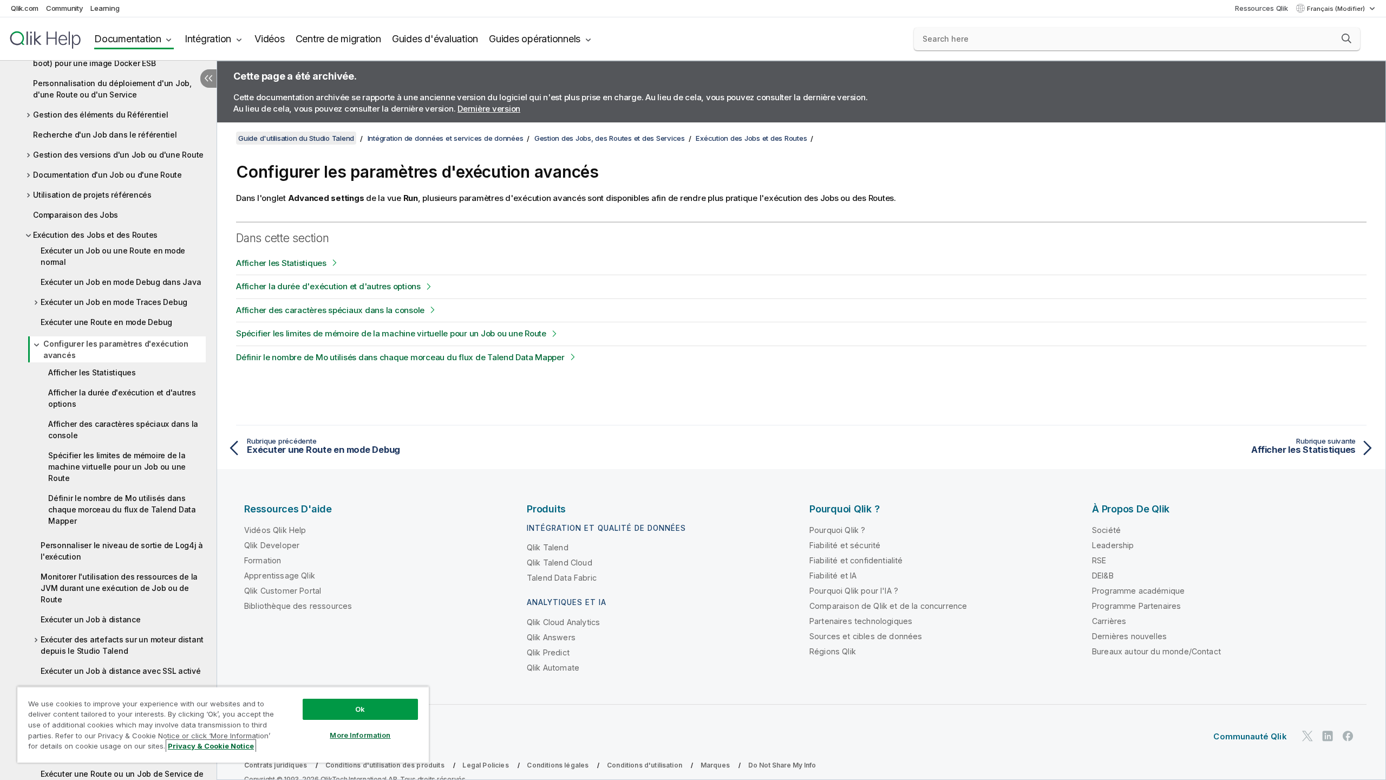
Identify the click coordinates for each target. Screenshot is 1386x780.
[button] (1346, 38)
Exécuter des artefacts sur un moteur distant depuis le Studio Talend (122, 645)
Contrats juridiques (275, 765)
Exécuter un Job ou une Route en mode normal (113, 256)
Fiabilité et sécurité (844, 545)
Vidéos (269, 38)
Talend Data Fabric (562, 577)
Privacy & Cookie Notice (211, 746)
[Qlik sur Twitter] (1307, 735)
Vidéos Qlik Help (275, 530)
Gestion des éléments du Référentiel (100, 114)
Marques (715, 765)
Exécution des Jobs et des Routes (95, 234)
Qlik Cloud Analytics (563, 622)
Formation (262, 560)
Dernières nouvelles (1129, 636)
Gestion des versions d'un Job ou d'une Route (118, 154)
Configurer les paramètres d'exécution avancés (115, 349)
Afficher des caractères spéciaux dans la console (123, 429)
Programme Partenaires (1136, 605)
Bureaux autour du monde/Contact (1156, 651)
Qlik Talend (547, 547)
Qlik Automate (553, 667)
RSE (1099, 560)
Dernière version (488, 108)
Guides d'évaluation (435, 38)
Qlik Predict (548, 652)
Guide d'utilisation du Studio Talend (296, 138)
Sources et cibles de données (865, 636)
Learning (104, 8)
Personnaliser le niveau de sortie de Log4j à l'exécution (122, 551)
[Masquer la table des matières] (208, 78)
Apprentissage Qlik (279, 575)
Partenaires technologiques (860, 621)
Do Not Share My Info (782, 765)
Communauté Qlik (1249, 736)
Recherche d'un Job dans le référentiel (105, 134)
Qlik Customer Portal (282, 590)
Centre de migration (338, 38)
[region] (223, 724)
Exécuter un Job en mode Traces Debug (114, 302)
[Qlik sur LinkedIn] (1327, 735)
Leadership (1113, 545)
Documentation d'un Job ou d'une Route (107, 174)
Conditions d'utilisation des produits (384, 765)
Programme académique (1138, 590)
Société (1106, 530)
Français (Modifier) (1337, 8)
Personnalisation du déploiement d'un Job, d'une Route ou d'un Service (112, 89)
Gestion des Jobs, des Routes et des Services (609, 138)
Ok (360, 709)
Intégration (208, 38)
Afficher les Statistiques (92, 372)
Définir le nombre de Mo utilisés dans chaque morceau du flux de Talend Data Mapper (122, 509)
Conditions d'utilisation (644, 765)
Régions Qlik (832, 651)
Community (64, 8)
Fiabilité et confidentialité (856, 560)
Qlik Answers (551, 637)
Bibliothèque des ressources (298, 605)
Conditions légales (558, 765)
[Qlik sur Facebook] (1348, 735)
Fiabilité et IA (833, 575)
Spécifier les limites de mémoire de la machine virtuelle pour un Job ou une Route (117, 467)
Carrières (1109, 621)
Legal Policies (485, 765)
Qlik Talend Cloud (559, 562)
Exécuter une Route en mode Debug (106, 322)
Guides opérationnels (534, 38)
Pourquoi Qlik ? (837, 530)
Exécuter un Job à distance (91, 619)
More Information (360, 735)
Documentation (127, 38)
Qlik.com (24, 8)
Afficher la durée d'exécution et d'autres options (122, 398)
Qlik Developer (271, 545)
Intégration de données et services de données (446, 138)
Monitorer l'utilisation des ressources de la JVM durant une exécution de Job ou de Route (119, 588)
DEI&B (1103, 575)
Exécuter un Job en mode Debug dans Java (121, 282)
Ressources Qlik (1261, 8)
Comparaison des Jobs (75, 214)
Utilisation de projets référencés (92, 194)
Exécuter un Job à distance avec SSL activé (121, 670)
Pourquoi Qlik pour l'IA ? (853, 590)
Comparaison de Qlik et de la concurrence (888, 605)
